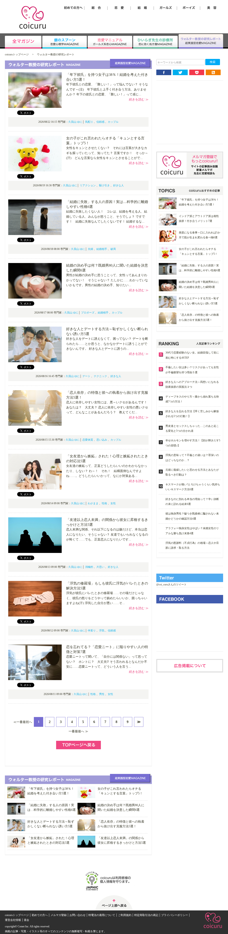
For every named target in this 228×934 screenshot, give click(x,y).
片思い (100, 566)
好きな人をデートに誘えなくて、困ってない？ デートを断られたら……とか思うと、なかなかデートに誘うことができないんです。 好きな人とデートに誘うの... (107, 343)
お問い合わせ (77, 915)
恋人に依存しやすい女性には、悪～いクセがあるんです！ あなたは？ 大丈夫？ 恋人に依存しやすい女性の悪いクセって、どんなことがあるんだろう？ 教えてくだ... (108, 407)
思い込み (101, 439)
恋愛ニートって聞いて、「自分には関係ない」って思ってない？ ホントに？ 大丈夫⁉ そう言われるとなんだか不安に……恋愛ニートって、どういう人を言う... (106, 661)
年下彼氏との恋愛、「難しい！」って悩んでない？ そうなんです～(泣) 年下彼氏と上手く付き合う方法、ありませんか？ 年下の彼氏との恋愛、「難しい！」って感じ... (107, 89)
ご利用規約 (124, 915)
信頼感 (100, 121)
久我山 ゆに (75, 121)
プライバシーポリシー (174, 915)
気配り (89, 121)
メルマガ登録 (59, 915)
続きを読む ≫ (139, 99)
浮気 (101, 630)
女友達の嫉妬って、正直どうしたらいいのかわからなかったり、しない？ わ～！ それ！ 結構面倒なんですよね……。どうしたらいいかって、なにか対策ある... (106, 471)
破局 (113, 249)
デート (86, 376)
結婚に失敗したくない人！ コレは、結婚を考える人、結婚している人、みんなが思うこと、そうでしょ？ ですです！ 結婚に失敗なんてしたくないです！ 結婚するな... (106, 216)
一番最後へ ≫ (78, 731)
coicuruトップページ (17, 54)
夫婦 (90, 249)
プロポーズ (87, 312)
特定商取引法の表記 (146, 915)
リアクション (88, 185)
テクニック (100, 376)
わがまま (93, 503)
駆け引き (104, 185)
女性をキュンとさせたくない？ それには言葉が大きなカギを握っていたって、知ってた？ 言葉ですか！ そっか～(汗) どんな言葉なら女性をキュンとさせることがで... (107, 153)
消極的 (89, 566)
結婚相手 (101, 249)
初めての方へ (40, 915)
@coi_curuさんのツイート (171, 584)
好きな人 (118, 185)
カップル (113, 121)
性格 (104, 503)
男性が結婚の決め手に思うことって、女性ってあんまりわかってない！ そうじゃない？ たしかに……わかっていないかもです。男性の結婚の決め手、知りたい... (107, 280)
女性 (113, 503)
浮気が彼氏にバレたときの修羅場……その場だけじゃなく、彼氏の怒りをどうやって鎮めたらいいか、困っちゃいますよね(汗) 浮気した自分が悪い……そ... (106, 598)
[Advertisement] (189, 116)
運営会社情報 (13, 920)
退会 (26, 920)
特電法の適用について (101, 915)
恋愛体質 (87, 439)
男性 (101, 694)
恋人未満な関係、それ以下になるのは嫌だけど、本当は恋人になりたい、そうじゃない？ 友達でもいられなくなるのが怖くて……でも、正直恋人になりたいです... (107, 534)
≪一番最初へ (22, 722)
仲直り (92, 630)
